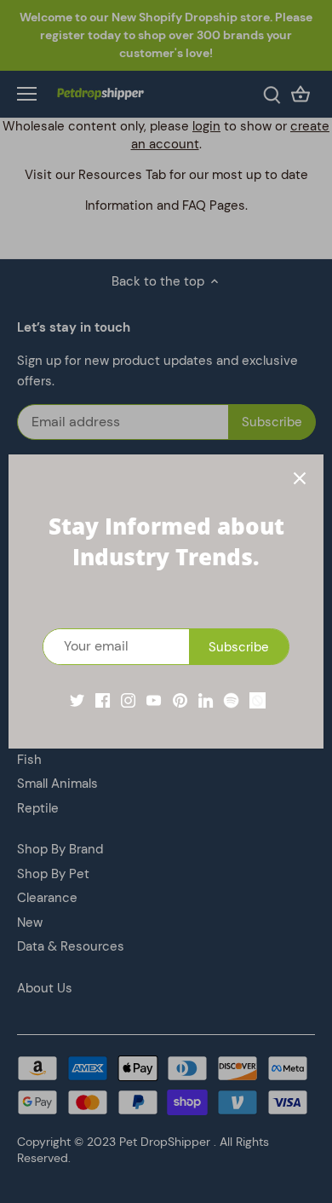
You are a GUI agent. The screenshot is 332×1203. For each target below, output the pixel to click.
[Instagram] (128, 699)
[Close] (299, 478)
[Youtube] (153, 699)
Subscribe (239, 647)
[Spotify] (231, 699)
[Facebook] (102, 699)
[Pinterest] (180, 699)
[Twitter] (77, 699)
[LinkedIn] (205, 699)
